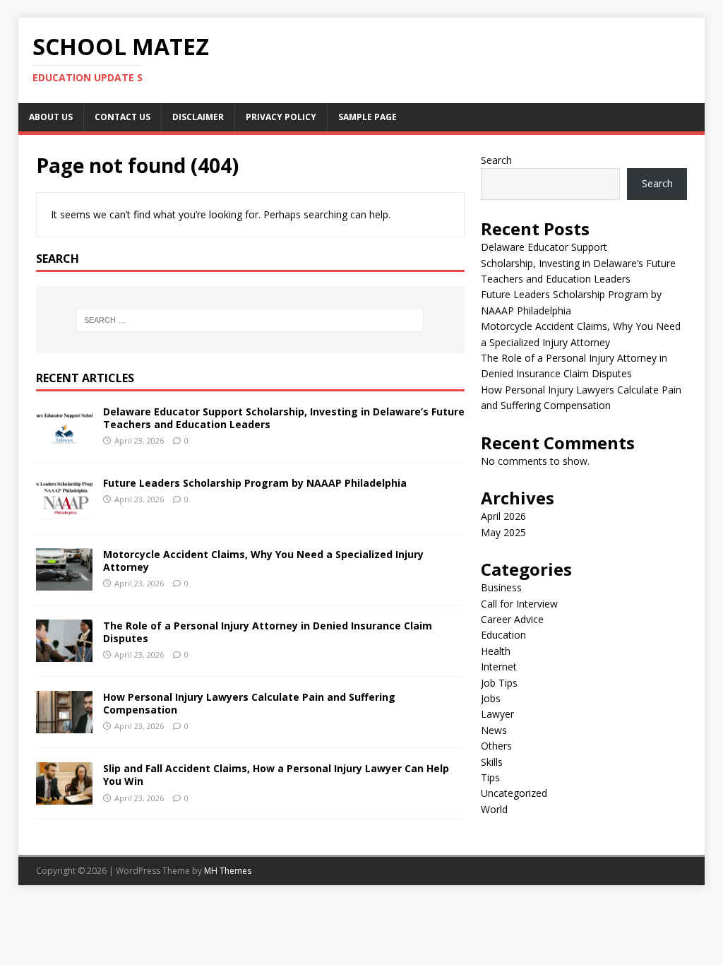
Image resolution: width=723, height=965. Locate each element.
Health (495, 651)
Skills (492, 762)
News (494, 730)
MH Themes (227, 871)
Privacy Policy (281, 117)
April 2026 (503, 516)
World (494, 809)
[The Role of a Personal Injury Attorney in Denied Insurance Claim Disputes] (64, 654)
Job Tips (499, 682)
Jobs (491, 698)
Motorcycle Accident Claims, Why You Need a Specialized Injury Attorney (263, 560)
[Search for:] (250, 320)
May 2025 (503, 532)
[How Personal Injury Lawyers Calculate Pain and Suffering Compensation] (64, 725)
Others (496, 745)
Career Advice (512, 619)
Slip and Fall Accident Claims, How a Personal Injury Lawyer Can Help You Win (276, 775)
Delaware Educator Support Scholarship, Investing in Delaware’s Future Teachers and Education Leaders (284, 418)
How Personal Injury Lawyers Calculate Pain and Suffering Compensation (249, 703)
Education (503, 634)
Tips (490, 777)
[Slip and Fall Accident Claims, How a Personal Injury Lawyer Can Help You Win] (64, 796)
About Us (51, 117)
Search (496, 160)
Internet (499, 666)
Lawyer (497, 714)
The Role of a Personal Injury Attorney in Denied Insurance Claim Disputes (267, 632)
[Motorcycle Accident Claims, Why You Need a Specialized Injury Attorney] (64, 582)
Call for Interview (519, 603)
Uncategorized (514, 793)
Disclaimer (198, 117)
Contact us (122, 117)
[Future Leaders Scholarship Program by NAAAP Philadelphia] (64, 511)
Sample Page (367, 117)
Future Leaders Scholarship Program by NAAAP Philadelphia (255, 483)
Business (501, 587)
